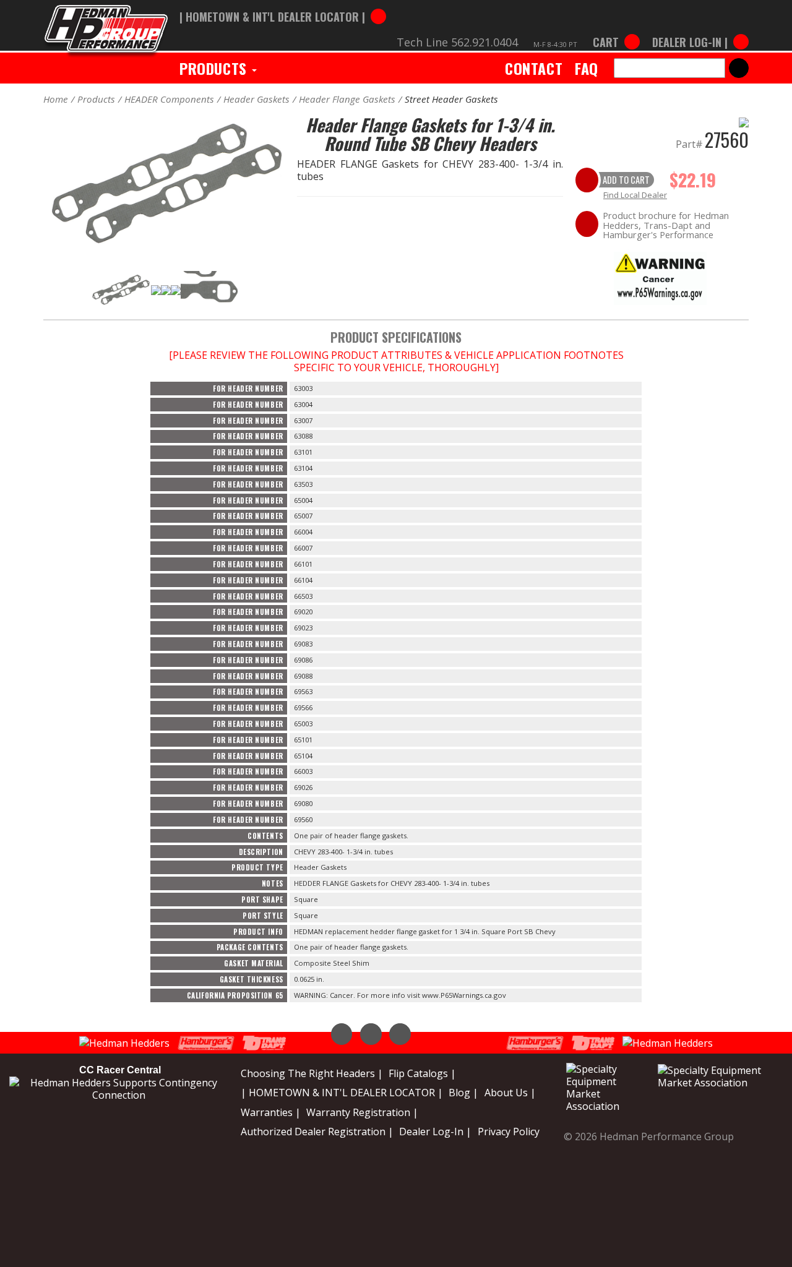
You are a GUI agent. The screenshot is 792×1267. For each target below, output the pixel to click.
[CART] (616, 29)
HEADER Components (169, 99)
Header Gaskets (256, 99)
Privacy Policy (509, 1131)
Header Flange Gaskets (347, 99)
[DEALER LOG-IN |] (697, 29)
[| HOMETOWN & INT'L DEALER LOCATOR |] (282, 4)
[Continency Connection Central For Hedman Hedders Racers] (118, 1088)
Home (55, 99)
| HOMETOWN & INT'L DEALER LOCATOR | (342, 1092)
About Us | (510, 1092)
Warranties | (271, 1112)
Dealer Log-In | (435, 1131)
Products (215, 68)
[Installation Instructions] (660, 276)
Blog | (463, 1092)
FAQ (586, 68)
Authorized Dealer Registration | (317, 1131)
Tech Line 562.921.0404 (457, 42)
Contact (533, 68)
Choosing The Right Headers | (312, 1073)
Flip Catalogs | (422, 1073)
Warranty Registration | (362, 1112)
